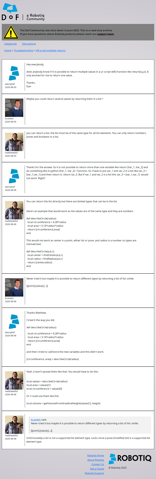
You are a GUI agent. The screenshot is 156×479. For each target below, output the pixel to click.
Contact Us (97, 464)
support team (105, 34)
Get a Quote (97, 468)
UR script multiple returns (51, 50)
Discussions (29, 43)
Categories (10, 43)
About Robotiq (95, 460)
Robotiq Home (95, 455)
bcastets (36, 419)
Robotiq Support (94, 473)
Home (7, 50)
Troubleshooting (23, 50)
